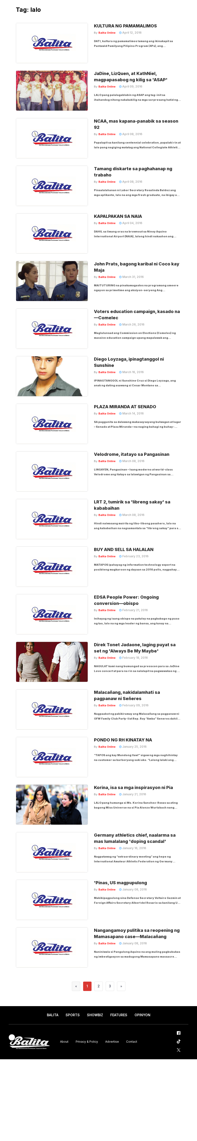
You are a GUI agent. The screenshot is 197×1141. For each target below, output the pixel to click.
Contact (131, 1041)
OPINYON (142, 1015)
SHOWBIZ (95, 1015)
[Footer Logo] (29, 1041)
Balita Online (107, 32)
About (64, 1041)
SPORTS (73, 1015)
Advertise (112, 1041)
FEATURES (118, 1015)
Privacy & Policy (87, 1041)
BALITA (52, 1015)
